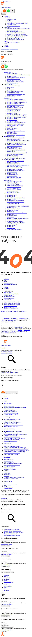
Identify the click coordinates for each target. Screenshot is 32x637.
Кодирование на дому (12, 121)
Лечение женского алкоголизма (15, 143)
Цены (5, 41)
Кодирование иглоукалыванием (15, 107)
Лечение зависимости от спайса (15, 167)
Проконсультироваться (6, 69)
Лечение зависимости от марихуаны (16, 170)
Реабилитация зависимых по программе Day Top (16, 449)
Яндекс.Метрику (19, 327)
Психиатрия (7, 193)
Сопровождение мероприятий (14, 31)
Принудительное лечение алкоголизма (16, 144)
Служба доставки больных (13, 38)
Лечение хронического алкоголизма (16, 141)
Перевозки (6, 27)
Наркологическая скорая (13, 92)
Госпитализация (11, 96)
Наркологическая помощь (13, 85)
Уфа (5, 588)
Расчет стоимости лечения (13, 42)
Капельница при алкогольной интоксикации (18, 74)
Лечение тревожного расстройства (15, 200)
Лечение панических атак (13, 208)
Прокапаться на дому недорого (11, 529)
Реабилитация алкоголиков (13, 192)
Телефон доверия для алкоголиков (12, 531)
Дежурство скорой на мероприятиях (16, 32)
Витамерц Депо (11, 129)
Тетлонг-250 (10, 126)
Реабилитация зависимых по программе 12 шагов (16, 450)
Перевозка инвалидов (12, 30)
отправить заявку (5, 545)
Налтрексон (7, 473)
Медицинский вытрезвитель (11, 308)
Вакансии (9, 20)
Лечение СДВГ (10, 226)
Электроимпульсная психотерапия (15, 105)
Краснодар (6, 590)
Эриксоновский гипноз (13, 106)
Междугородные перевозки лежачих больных (18, 28)
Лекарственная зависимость (14, 178)
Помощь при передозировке (14, 95)
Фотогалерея (10, 21)
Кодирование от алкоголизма (11, 293)
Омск (5, 583)
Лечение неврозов (11, 225)
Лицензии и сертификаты (13, 26)
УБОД (8, 88)
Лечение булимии (11, 199)
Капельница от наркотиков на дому (16, 94)
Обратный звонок (21, 311)
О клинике (6, 16)
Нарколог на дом (8, 84)
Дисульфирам (7, 474)
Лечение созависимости (13, 162)
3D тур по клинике (11, 24)
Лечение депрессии (11, 207)
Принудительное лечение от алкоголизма (14, 438)
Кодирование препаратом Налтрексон (16, 122)
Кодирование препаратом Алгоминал (16, 100)
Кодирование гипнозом (13, 111)
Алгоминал (6, 476)
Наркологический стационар (14, 187)
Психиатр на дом (11, 204)
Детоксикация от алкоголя (13, 147)
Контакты (6, 46)
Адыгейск (3, 13)
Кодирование (7, 98)
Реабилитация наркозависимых (14, 181)
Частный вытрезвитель (12, 83)
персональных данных (6, 544)
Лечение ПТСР (10, 217)
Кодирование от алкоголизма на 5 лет (16, 117)
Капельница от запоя (12, 73)
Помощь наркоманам (12, 176)
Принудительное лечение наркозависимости (18, 165)
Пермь (5, 584)
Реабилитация (7, 180)
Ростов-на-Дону (8, 586)
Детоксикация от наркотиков (14, 166)
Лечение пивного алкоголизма (14, 146)
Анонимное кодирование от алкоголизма (14, 477)
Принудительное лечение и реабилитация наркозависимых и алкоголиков (14, 452)
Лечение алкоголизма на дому (14, 148)
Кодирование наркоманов (13, 163)
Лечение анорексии (12, 195)
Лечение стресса (11, 228)
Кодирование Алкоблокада (13, 110)
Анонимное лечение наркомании (12, 422)
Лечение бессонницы (12, 224)
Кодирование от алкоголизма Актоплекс (17, 114)
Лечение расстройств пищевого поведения (17, 218)
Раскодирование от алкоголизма (15, 125)
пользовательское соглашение (8, 332)
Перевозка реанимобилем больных (15, 39)
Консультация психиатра (13, 203)
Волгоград (6, 575)
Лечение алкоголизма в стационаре (15, 137)
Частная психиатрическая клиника (15, 202)
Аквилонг (6, 470)
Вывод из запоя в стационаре (14, 80)
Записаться (3, 631)
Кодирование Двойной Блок (14, 103)
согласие (20, 330)
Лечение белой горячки (13, 155)
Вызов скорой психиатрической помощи (17, 213)
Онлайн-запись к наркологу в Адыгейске (17, 23)
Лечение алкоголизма (9, 136)
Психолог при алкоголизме (13, 219)
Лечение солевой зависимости (14, 169)
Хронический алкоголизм (10, 435)
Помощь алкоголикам (12, 157)
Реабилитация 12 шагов (13, 184)
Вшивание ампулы (11, 132)
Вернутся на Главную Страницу (9, 311)
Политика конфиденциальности (6, 353)
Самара (5, 587)
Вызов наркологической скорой (12, 304)
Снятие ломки (10, 87)
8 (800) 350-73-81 (5, 1)
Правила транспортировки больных (16, 37)
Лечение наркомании (9, 159)
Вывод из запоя (7, 72)
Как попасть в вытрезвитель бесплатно (13, 532)
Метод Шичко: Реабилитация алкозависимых (18, 140)
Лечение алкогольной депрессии (15, 221)
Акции (5, 43)
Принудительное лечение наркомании (13, 425)
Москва (5, 580)
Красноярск (7, 579)
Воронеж (6, 576)
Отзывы (6, 45)
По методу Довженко (9, 462)
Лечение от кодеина (12, 173)
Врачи (8, 17)
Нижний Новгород (8, 582)
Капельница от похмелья (10, 307)
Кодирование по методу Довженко (15, 124)
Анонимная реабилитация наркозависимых (15, 447)
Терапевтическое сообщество (14, 189)
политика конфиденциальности (19, 331)
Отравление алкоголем (9, 410)
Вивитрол (6, 471)
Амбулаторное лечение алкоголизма (16, 158)
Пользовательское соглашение (6, 351)
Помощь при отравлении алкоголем (16, 77)
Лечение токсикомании (12, 174)
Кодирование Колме (12, 113)
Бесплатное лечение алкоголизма (15, 154)
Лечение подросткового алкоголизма (16, 150)
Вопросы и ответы (11, 19)
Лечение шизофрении (12, 210)
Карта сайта (4, 498)
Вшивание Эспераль (12, 133)
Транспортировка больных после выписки (17, 35)
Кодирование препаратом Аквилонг (16, 99)
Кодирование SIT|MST (12, 118)
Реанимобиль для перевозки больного (16, 34)
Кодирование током (12, 120)
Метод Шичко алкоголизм (10, 533)
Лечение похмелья (11, 76)
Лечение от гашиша (12, 172)
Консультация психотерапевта (14, 229)
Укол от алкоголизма (12, 128)
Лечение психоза (11, 196)
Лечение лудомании (12, 215)
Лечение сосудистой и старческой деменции (18, 206)
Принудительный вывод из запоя (15, 81)
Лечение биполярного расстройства (16, 198)
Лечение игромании (12, 214)
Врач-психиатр (10, 211)
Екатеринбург (7, 578)
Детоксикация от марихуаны (14, 177)
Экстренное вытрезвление (13, 79)
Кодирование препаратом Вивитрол (16, 131)
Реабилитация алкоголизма (13, 139)
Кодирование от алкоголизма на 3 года (16, 116)
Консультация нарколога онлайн (15, 91)
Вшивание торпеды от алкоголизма (16, 135)
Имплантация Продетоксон (14, 109)
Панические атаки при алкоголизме (16, 222)
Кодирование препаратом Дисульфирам (17, 102)
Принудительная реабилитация (14, 185)
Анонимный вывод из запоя (11, 414)
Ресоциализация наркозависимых (15, 161)
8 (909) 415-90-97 (14, 49)
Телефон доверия (11, 151)
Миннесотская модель (12, 191)
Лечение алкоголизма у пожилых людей (17, 152)
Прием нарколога (11, 90)
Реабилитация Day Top (12, 182)
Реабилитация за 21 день (13, 188)
